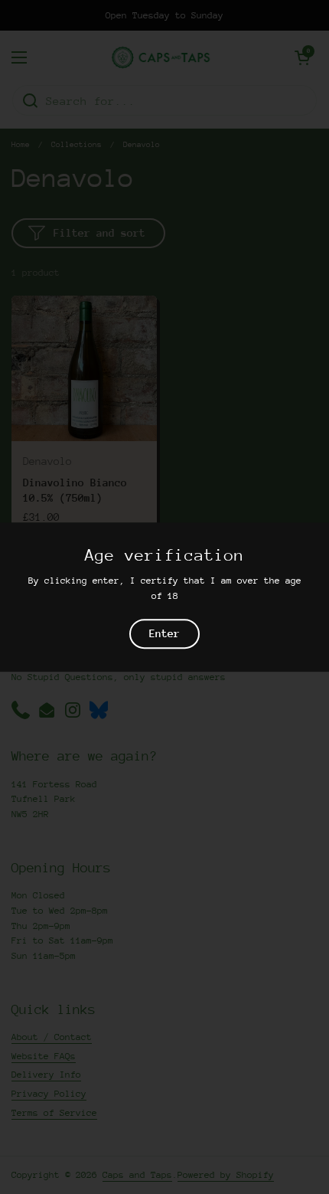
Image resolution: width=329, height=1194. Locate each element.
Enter (164, 634)
